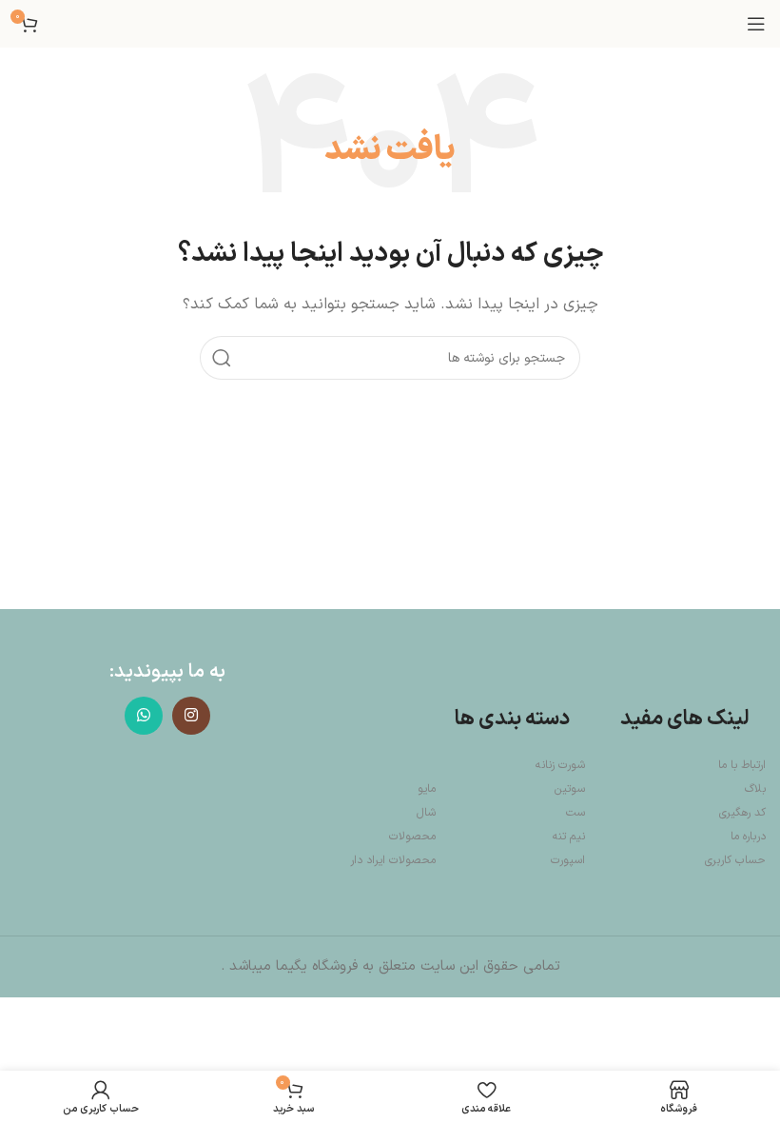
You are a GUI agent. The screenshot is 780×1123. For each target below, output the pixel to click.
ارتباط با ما (742, 765)
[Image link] (166, 828)
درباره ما (748, 836)
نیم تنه (568, 836)
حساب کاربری (735, 860)
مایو (427, 789)
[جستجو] (222, 358)
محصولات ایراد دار (393, 860)
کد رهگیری (742, 812)
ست (575, 812)
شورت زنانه (560, 765)
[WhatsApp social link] (144, 716)
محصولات (412, 836)
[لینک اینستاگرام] (191, 716)
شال (426, 812)
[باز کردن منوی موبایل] (756, 24)
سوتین (569, 789)
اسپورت (567, 860)
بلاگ (755, 789)
